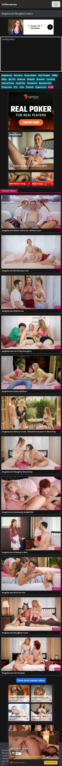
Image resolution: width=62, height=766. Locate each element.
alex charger (44, 75)
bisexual (21, 79)
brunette (41, 79)
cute (22, 87)
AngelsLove (7, 75)
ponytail (29, 87)
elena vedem (30, 75)
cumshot (51, 79)
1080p (54, 75)
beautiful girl (45, 83)
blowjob (30, 79)
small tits (20, 83)
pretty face (7, 87)
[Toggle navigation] (56, 4)
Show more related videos (31, 680)
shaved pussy (8, 83)
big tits (12, 79)
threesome (32, 83)
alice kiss (18, 75)
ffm (15, 87)
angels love (41, 87)
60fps (4, 79)
